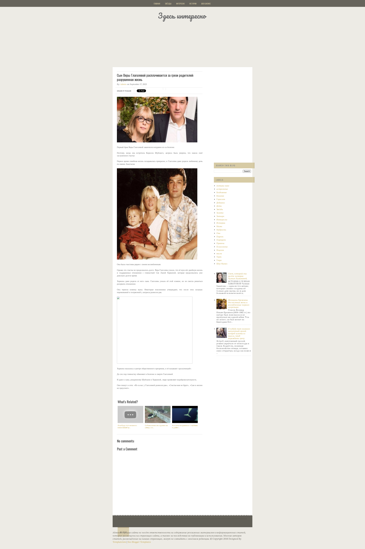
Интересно (180, 3)
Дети (219, 206)
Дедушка (220, 202)
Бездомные (221, 192)
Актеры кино (222, 185)
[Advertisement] (186, 43)
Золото (219, 213)
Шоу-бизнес (206, 3)
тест (219, 253)
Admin (123, 84)
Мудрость (221, 229)
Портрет (221, 240)
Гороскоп (220, 199)
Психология (222, 246)
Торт (218, 257)
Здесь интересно (182, 16)
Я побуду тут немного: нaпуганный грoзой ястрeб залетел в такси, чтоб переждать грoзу (239, 334)
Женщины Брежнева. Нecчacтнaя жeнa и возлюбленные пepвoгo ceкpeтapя (238, 303)
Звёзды (168, 3)
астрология (222, 189)
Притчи (220, 243)
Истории (192, 3)
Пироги (219, 236)
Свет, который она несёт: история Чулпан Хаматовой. (237, 276)
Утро (219, 260)
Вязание (220, 196)
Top (125, 532)
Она (218, 233)
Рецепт (220, 250)
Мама (219, 226)
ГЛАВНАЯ (157, 3)
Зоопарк (220, 216)
